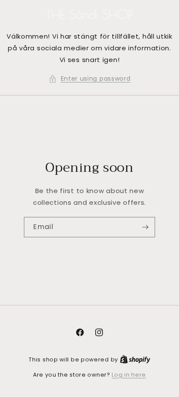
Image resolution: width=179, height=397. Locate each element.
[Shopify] (135, 359)
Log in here (129, 375)
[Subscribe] (145, 227)
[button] (90, 78)
